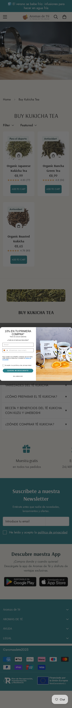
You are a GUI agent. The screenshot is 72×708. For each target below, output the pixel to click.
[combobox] (5, 350)
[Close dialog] (70, 329)
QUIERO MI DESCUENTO (18, 370)
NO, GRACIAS (18, 376)
